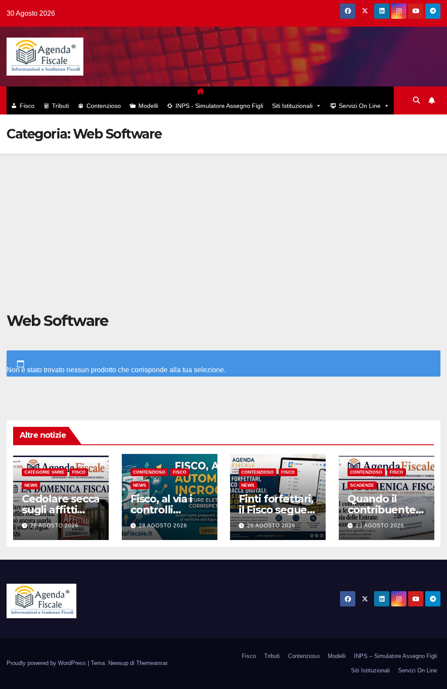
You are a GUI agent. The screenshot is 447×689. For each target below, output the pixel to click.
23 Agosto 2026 (380, 526)
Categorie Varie (44, 472)
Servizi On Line (360, 105)
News (31, 485)
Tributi (60, 105)
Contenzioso (103, 105)
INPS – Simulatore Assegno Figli (395, 656)
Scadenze (362, 485)
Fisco (27, 105)
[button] (416, 100)
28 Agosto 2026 (163, 526)
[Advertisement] (223, 219)
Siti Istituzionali (292, 105)
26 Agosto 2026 (271, 526)
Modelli (148, 105)
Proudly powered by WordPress (47, 663)
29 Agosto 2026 (54, 526)
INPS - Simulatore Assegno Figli (219, 105)
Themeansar (151, 663)
